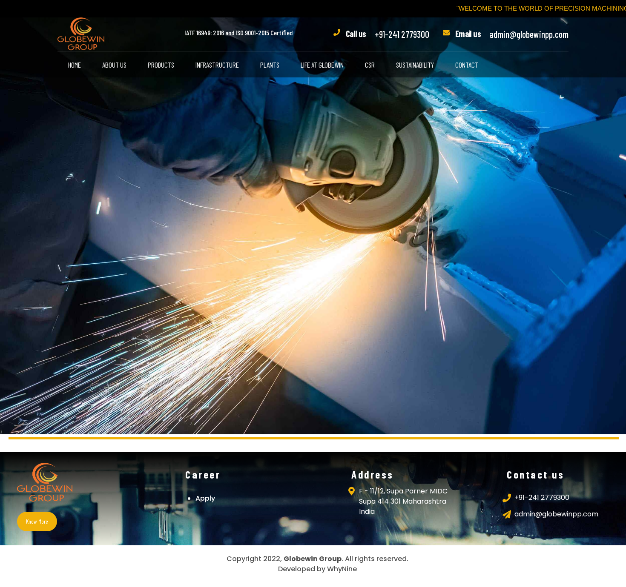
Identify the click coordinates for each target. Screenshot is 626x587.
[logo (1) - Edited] (44, 483)
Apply (205, 498)
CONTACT (466, 64)
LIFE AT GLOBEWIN (322, 64)
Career (203, 474)
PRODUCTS (161, 64)
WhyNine (342, 569)
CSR (370, 64)
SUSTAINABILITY (415, 64)
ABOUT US (114, 64)
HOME (74, 64)
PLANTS (269, 64)
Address (372, 474)
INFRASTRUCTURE (217, 64)
